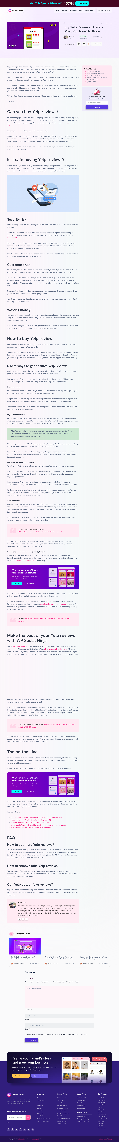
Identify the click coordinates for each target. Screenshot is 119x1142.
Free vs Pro (40, 1105)
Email (27, 1029)
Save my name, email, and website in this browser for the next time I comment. (57, 1034)
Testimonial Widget (62, 1123)
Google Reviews (61, 1097)
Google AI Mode (96, 44)
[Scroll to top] (114, 1135)
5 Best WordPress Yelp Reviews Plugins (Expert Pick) (31, 820)
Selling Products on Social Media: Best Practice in (30, 822)
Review (59, 1094)
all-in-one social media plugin (55, 649)
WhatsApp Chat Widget (83, 1116)
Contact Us (40, 1111)
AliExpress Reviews (62, 1108)
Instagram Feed (81, 1100)
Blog (38, 1097)
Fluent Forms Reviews (63, 1116)
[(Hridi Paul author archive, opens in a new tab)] (12, 905)
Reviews (75, 23)
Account (107, 10)
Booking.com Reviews (63, 1113)
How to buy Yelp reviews (94, 75)
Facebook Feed (81, 1097)
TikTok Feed (80, 1103)
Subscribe (97, 107)
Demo (81, 10)
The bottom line (91, 81)
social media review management (53, 604)
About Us (39, 1108)
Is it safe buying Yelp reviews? (95, 73)
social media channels (25, 560)
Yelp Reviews (60, 1100)
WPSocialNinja (21, 1139)
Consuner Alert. (13, 238)
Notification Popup (62, 1121)
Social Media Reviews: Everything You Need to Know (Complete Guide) (38, 825)
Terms (105, 1139)
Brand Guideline (41, 1116)
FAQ (88, 83)
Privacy (110, 1139)
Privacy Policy (40, 1113)
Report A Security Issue (43, 1121)
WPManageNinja (36, 1139)
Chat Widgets (82, 1112)
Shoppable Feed (81, 1108)
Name (27, 1019)
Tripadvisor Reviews (62, 1111)
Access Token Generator (43, 1118)
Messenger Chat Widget (83, 1119)
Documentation (41, 1100)
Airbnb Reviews (61, 1103)
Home (57, 10)
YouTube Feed (81, 1105)
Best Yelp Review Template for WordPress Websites (31, 828)
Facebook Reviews (62, 1105)
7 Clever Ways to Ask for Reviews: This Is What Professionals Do (40, 532)
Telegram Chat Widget (83, 1121)
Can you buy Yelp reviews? (94, 71)
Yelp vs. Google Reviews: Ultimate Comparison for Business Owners (37, 817)
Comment (29, 1009)
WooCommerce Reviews (63, 1118)
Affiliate (101, 1139)
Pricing (100, 10)
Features (64, 10)
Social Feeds (81, 1094)
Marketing (68, 23)
